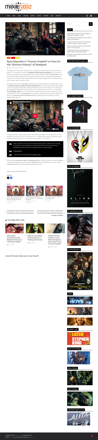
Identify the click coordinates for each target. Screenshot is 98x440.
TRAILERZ (25, 15)
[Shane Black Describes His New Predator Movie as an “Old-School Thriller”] (14, 224)
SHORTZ (39, 15)
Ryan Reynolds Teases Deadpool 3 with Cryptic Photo (54, 197)
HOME (8, 15)
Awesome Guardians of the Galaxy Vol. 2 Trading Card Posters (34, 238)
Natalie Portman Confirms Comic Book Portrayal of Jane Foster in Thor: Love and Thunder (55, 240)
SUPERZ (13, 57)
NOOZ (19, 15)
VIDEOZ (32, 15)
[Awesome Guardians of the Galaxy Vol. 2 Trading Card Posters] (35, 224)
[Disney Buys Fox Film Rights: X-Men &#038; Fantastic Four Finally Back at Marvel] (35, 191)
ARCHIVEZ (58, 15)
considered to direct (12, 164)
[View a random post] (91, 16)
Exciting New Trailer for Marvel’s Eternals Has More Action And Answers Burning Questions (20, 212)
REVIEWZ (46, 15)
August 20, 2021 (37, 154)
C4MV (13, 15)
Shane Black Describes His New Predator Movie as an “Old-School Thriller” (14, 239)
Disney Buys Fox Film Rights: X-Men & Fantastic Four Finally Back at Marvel (34, 198)
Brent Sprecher (20, 68)
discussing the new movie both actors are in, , (28, 95)
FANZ (52, 15)
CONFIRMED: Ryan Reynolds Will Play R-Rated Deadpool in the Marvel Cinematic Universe (15, 198)
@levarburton (18, 151)
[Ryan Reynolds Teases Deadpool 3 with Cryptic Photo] (54, 191)
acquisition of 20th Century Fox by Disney (39, 72)
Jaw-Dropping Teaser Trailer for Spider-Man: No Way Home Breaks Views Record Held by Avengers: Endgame (50, 213)
